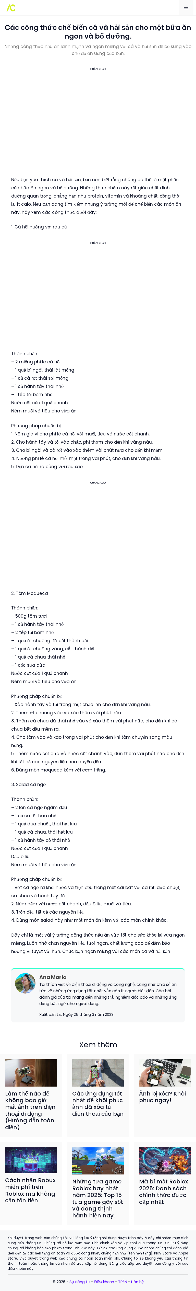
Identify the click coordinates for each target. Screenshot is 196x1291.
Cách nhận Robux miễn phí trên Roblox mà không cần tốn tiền (30, 1190)
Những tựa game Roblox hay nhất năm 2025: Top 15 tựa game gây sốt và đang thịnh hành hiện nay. (97, 1198)
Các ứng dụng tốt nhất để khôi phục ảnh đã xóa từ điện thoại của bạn (98, 1104)
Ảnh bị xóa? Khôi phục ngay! (162, 1097)
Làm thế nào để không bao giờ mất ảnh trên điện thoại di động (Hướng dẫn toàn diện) (30, 1110)
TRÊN (122, 1281)
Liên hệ (137, 1281)
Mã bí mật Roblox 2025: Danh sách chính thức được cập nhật (163, 1192)
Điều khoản (104, 1281)
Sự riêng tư (79, 1281)
